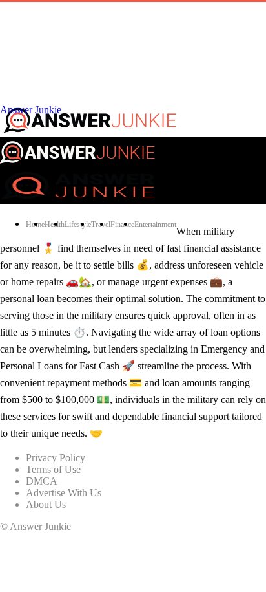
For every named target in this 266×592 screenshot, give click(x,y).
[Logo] (77, 197)
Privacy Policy (55, 457)
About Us (46, 504)
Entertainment (155, 224)
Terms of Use (53, 469)
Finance (122, 224)
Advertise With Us (63, 492)
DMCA (41, 481)
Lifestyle (78, 224)
